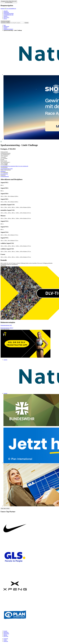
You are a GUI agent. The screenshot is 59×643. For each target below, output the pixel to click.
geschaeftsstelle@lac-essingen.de (8, 166)
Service (5, 18)
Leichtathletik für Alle (8, 14)
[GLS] (15, 571)
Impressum (5, 632)
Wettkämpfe (6, 12)
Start (4, 25)
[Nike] (15, 542)
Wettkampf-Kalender (8, 29)
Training (5, 16)
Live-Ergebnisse (4, 173)
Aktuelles (5, 11)
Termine (5, 27)
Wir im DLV (6, 17)
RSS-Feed (5, 636)
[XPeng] (15, 599)
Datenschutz (6, 633)
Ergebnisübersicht (5, 176)
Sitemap (5, 635)
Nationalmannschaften (8, 13)
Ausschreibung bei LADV (7, 168)
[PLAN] (15, 628)
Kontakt (5, 631)
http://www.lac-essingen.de (22, 166)
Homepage (3, 171)
